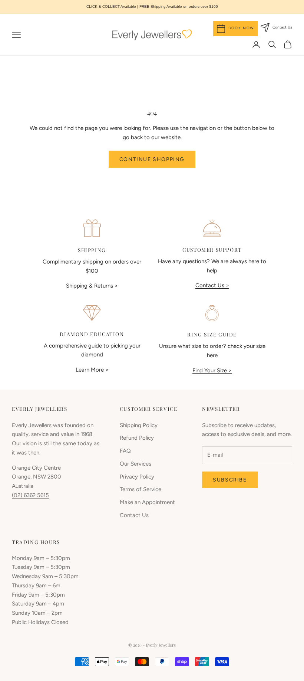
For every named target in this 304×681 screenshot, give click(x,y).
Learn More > (92, 369)
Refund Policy (137, 438)
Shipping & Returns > (92, 285)
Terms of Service (140, 489)
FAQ (125, 450)
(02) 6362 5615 (30, 495)
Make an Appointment (147, 502)
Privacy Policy (137, 476)
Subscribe (230, 480)
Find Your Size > (212, 370)
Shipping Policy (139, 425)
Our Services (135, 463)
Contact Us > (212, 285)
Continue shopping (152, 159)
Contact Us (134, 515)
